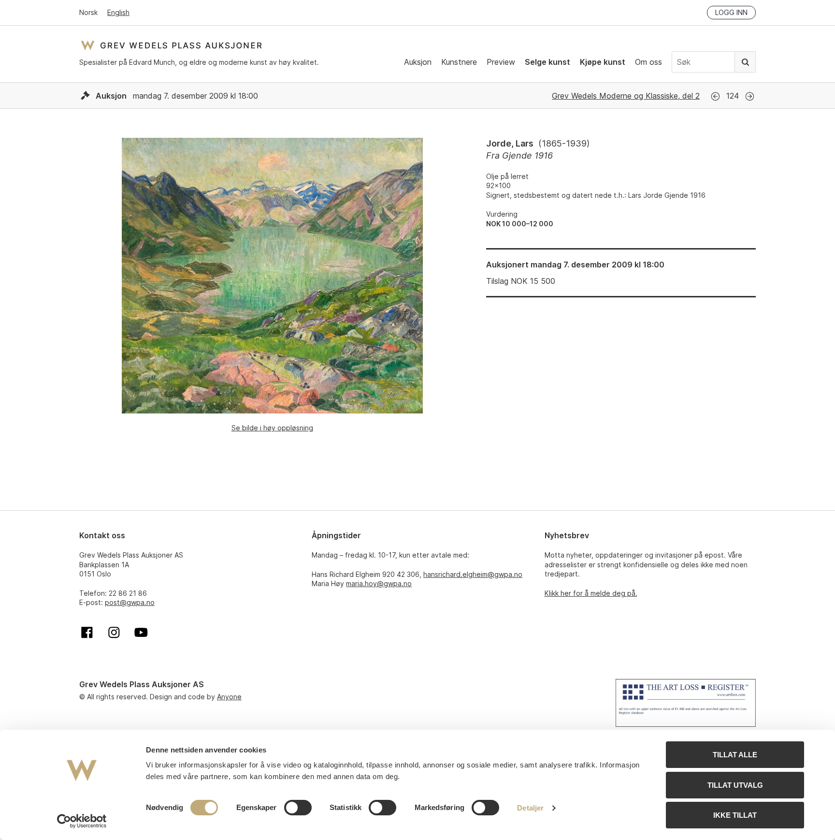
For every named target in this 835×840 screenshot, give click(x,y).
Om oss (648, 62)
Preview (501, 62)
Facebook (87, 632)
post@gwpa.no (130, 602)
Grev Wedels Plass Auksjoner (171, 45)
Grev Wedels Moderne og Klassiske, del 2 (626, 96)
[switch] (298, 807)
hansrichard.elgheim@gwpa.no (472, 574)
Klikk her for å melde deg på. (591, 593)
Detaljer (530, 808)
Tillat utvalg (735, 785)
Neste (750, 96)
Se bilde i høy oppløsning (272, 428)
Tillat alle (735, 755)
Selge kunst (547, 62)
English (118, 12)
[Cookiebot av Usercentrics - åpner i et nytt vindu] (82, 821)
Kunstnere (459, 62)
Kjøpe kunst (602, 62)
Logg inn (731, 12)
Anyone (229, 697)
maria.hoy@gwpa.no (379, 583)
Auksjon (418, 62)
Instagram (114, 632)
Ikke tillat (735, 815)
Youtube (141, 632)
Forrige (715, 96)
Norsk (88, 12)
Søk (745, 62)
